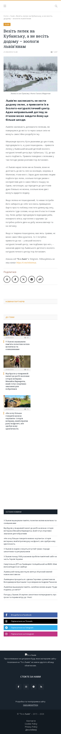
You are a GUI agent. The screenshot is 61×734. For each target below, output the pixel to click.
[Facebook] (18, 686)
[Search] (56, 6)
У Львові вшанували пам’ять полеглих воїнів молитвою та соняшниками (18, 345)
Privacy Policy (31, 726)
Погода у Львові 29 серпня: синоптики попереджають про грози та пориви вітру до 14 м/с (30, 596)
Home (6, 16)
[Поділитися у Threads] (7, 279)
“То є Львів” (24, 714)
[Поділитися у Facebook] (15, 279)
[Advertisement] (32, 289)
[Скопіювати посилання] (39, 279)
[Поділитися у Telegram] (31, 279)
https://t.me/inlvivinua (26, 262)
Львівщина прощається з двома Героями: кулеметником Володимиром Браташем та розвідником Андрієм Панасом (30, 580)
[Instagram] (26, 686)
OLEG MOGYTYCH (30, 705)
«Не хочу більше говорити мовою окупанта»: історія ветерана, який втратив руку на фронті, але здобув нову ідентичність (17, 421)
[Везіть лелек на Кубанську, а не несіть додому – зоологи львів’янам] (30, 74)
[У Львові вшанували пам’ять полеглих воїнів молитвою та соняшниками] (17, 331)
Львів (12, 16)
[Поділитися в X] (23, 279)
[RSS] (41, 686)
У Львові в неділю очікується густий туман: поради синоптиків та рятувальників (27, 550)
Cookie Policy (31, 723)
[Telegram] (33, 686)
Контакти (31, 720)
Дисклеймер (31, 729)
